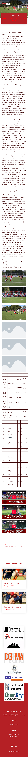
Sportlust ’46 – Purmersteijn (13, 607)
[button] (25, 3)
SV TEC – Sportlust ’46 (11, 583)
